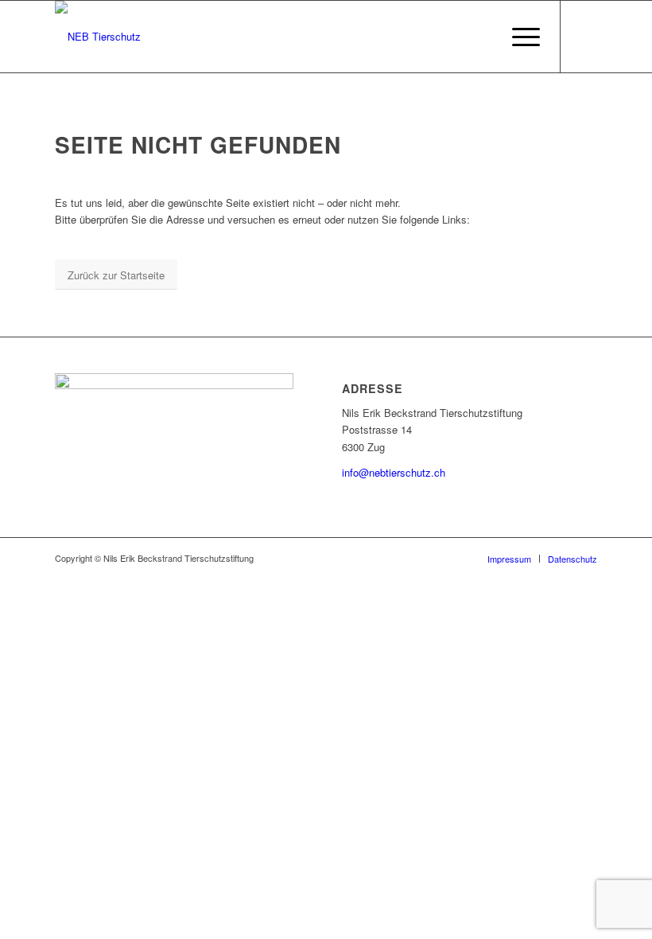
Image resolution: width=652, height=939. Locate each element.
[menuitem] (518, 36)
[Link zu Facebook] (585, 37)
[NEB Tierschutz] (98, 36)
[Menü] (518, 36)
